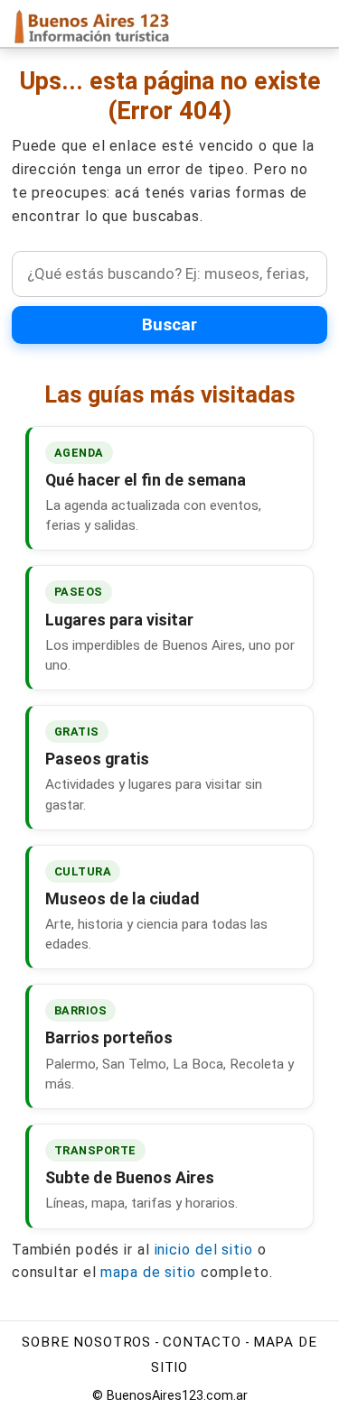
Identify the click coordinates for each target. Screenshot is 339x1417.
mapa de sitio (148, 1272)
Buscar (169, 325)
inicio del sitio (204, 1249)
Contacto (202, 1342)
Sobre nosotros (86, 1342)
